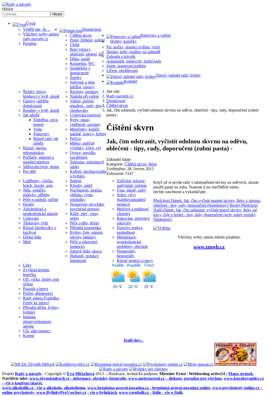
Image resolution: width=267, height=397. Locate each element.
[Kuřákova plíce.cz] (73, 364)
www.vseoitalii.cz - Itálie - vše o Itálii (150, 392)
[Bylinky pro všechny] (148, 369)
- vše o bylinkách (102, 392)
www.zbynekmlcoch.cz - (77, 378)
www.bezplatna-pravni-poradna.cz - (148, 388)
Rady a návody (28, 373)
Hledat (7, 9)
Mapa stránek (240, 373)
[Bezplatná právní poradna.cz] (116, 364)
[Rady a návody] (113, 369)
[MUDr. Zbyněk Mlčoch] (32, 364)
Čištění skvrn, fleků (141, 164)
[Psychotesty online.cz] (163, 364)
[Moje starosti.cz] (199, 364)
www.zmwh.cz (209, 246)
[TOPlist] (161, 228)
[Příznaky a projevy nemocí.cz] (235, 364)
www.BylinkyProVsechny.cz (61, 392)
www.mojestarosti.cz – (175, 378)
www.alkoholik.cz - (43, 388)
